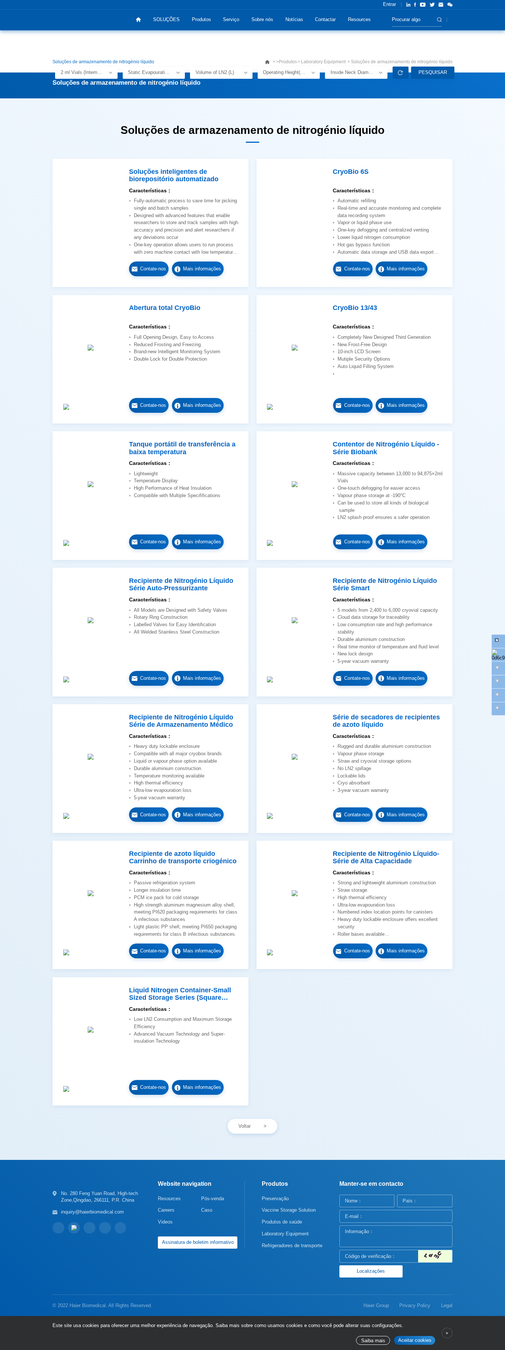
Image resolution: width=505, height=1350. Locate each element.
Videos (165, 1222)
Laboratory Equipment (324, 61)
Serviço (231, 19)
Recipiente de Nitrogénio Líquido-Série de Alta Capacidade (386, 857)
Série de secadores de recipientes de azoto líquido (386, 720)
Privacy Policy (414, 1305)
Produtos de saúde (282, 1222)
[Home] (138, 19)
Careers (166, 1210)
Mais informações (202, 268)
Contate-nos (153, 268)
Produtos (201, 19)
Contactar (325, 19)
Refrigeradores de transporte (292, 1245)
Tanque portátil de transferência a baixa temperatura (182, 448)
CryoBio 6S (351, 171)
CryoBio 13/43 (355, 307)
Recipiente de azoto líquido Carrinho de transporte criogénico (183, 857)
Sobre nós (262, 19)
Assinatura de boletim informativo (198, 1242)
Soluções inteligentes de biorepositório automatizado (173, 175)
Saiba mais (373, 1340)
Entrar (389, 4)
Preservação (275, 1198)
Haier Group (376, 1305)
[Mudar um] (435, 1256)
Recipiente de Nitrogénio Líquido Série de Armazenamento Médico (181, 720)
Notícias (294, 19)
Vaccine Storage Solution (289, 1210)
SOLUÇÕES (166, 19)
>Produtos (286, 61)
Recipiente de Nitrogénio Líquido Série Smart (385, 584)
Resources (359, 19)
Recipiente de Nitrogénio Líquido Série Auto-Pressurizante (181, 584)
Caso (206, 1210)
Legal (447, 1305)
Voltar (244, 1126)
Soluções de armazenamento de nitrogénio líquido (402, 61)
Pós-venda (212, 1198)
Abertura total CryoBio (164, 307)
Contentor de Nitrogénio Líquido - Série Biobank (386, 448)
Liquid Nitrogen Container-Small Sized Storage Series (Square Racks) (180, 994)
